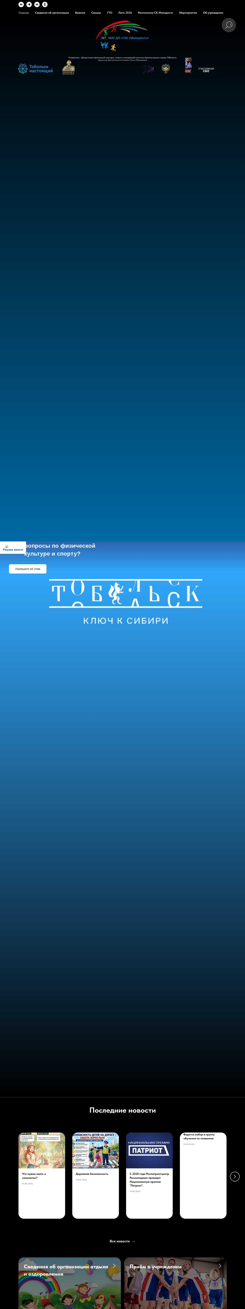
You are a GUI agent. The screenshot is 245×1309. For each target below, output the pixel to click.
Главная (23, 12)
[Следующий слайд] (235, 1176)
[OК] (45, 6)
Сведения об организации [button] (52, 12)
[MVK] (37, 6)
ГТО (109, 12)
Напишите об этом (27, 568)
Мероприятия (188, 12)
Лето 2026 (125, 12)
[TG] (29, 6)
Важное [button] (80, 12)
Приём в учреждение (156, 1266)
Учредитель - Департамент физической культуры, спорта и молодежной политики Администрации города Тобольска (122, 57)
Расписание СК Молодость (155, 12)
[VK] (21, 6)
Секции (96, 12)
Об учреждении (213, 12)
